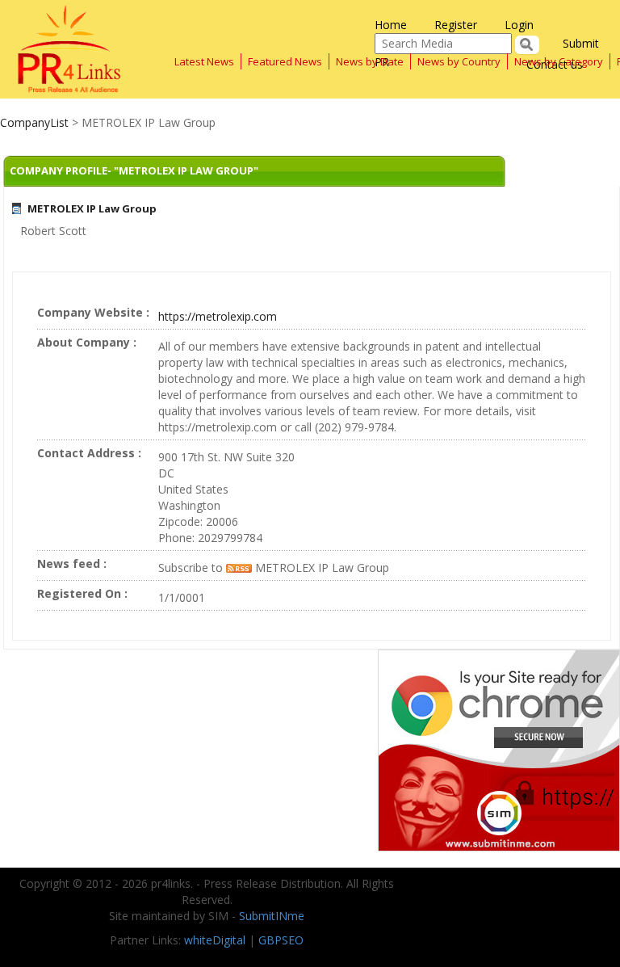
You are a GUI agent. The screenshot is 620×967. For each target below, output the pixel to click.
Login (519, 24)
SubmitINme (271, 915)
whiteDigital (214, 940)
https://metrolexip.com (217, 316)
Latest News (204, 61)
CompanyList (36, 122)
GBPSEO (281, 940)
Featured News (285, 61)
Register (455, 24)
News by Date (370, 61)
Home (391, 24)
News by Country (459, 61)
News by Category (558, 61)
